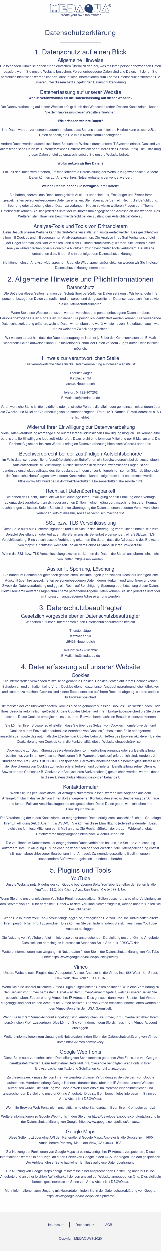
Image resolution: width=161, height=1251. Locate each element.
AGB (108, 1224)
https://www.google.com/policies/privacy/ (109, 1121)
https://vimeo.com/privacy (84, 1041)
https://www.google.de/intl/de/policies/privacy (85, 956)
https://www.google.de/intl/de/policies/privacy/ (80, 1195)
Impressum (56, 1224)
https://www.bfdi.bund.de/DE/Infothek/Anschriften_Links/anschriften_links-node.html (80, 481)
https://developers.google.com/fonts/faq (121, 1116)
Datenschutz (84, 1224)
